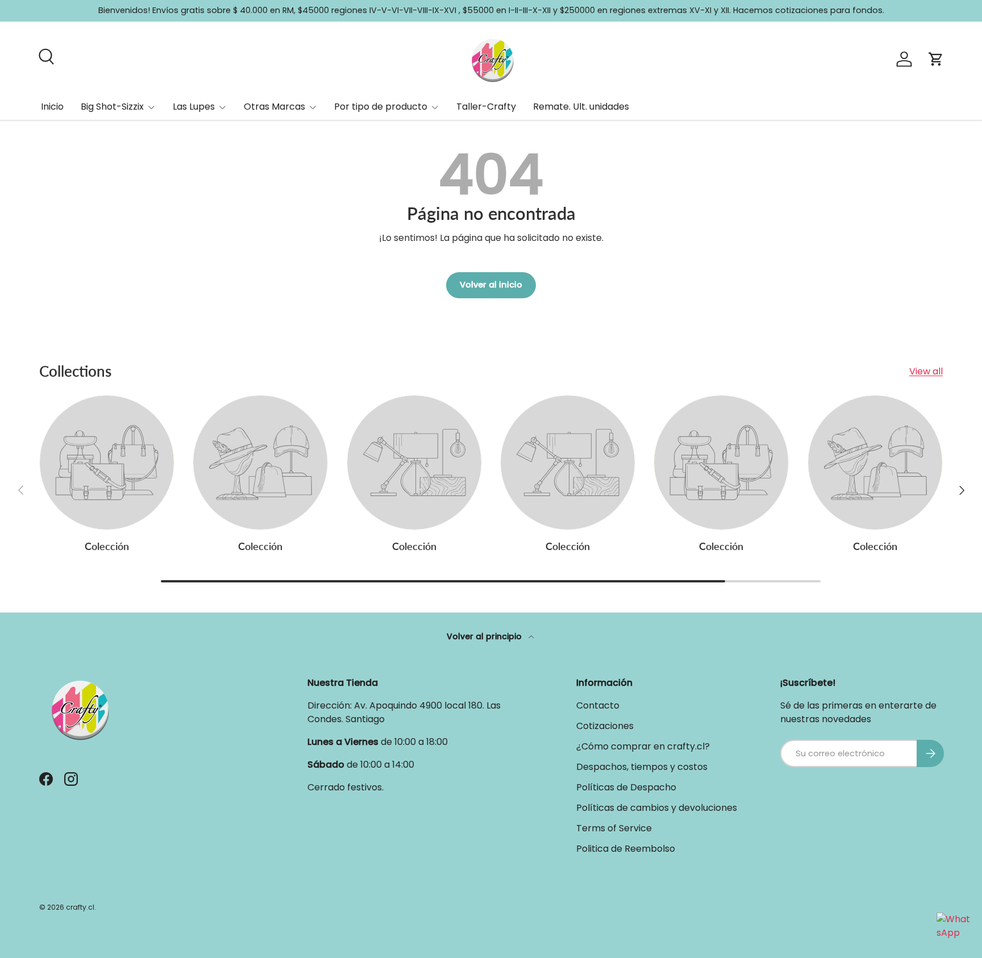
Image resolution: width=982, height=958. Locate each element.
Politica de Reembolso (625, 848)
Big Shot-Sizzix (112, 106)
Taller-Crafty (486, 106)
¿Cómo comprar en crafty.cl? (643, 746)
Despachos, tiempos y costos (642, 766)
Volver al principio (485, 636)
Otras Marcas (274, 106)
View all (926, 371)
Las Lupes (194, 106)
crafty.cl (80, 907)
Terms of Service (614, 828)
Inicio (52, 106)
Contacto (597, 705)
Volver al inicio (491, 284)
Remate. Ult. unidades (581, 106)
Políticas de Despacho (626, 787)
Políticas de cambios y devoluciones (656, 807)
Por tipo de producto (380, 106)
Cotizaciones (605, 725)
